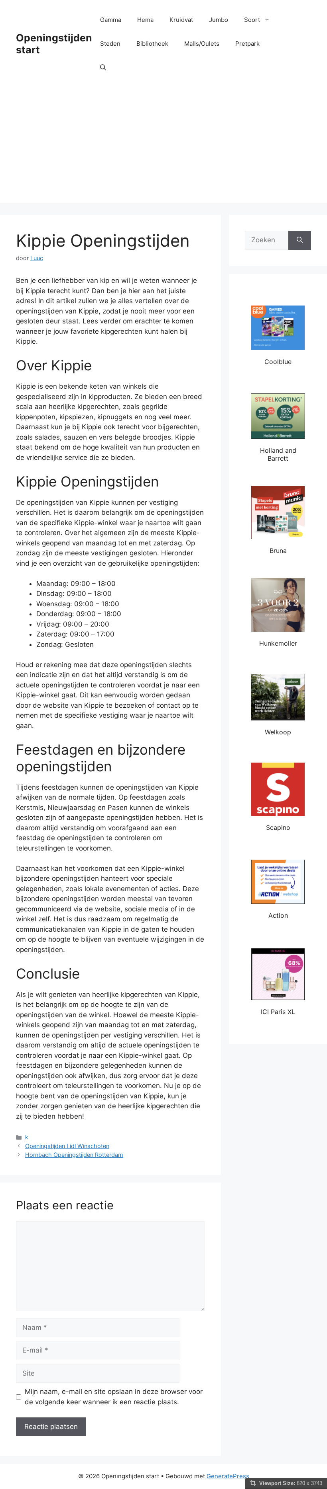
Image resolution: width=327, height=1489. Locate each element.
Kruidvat (181, 19)
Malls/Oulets (201, 43)
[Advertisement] (163, 147)
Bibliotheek (152, 43)
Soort (252, 19)
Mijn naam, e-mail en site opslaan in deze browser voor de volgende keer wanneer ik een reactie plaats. (114, 1397)
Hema (145, 19)
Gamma (110, 19)
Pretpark (247, 43)
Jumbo (218, 19)
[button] (103, 68)
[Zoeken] (299, 240)
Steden (110, 43)
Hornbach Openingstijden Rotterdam (74, 1154)
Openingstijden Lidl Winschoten (67, 1146)
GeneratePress (228, 1476)
